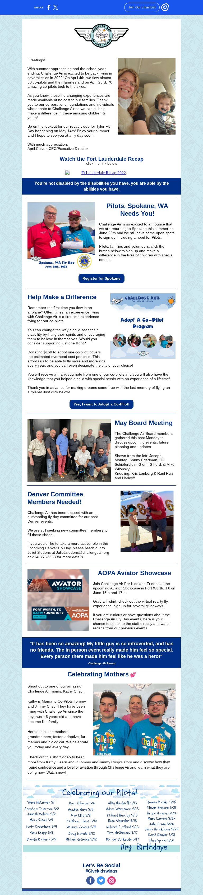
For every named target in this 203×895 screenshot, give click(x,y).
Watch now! (56, 772)
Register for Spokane (101, 278)
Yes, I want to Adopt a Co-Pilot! (101, 404)
